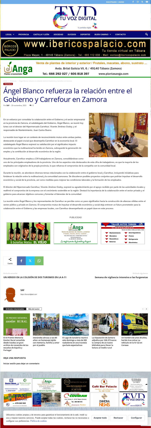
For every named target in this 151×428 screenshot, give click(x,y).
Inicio (5, 81)
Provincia (13, 81)
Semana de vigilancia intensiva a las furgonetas (121, 277)
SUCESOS (72, 34)
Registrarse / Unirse (115, 2)
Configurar (136, 417)
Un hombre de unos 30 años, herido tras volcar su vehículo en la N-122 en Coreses (134, 341)
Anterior (4, 47)
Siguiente (147, 47)
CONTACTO (120, 34)
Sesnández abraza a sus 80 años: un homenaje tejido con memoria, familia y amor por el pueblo (46, 341)
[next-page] (146, 309)
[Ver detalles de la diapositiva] (75, 48)
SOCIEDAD (58, 34)
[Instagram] (137, 2)
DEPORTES (85, 34)
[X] (142, 2)
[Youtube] (147, 2)
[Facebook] (133, 2)
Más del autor (34, 309)
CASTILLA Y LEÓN (41, 34)
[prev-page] (142, 309)
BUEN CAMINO (101, 34)
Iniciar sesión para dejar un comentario (21, 363)
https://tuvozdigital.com (28, 294)
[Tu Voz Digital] (75, 17)
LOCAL (9, 34)
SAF (7, 105)
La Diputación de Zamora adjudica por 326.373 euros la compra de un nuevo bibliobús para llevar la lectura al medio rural (104, 342)
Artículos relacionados (15, 309)
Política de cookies (38, 421)
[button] (146, 34)
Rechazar (118, 417)
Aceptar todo (100, 417)
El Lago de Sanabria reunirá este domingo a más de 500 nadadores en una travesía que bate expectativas (75, 341)
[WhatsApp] (39, 260)
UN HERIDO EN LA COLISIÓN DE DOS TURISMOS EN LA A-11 (35, 277)
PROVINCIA (23, 34)
